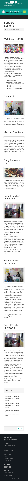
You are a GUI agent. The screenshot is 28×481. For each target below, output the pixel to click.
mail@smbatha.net (10, 5)
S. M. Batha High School (10, 439)
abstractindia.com (17, 478)
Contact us (8, 460)
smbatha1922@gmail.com (9, 7)
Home (8, 29)
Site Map (7, 462)
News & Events (9, 458)
